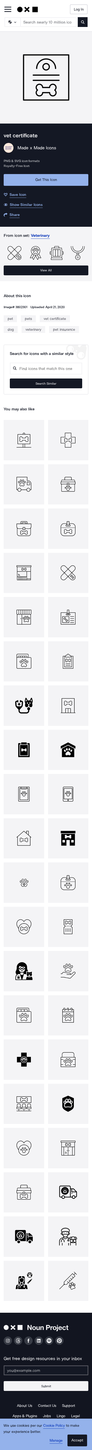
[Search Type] (12, 22)
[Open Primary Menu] (7, 9)
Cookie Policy (54, 1425)
